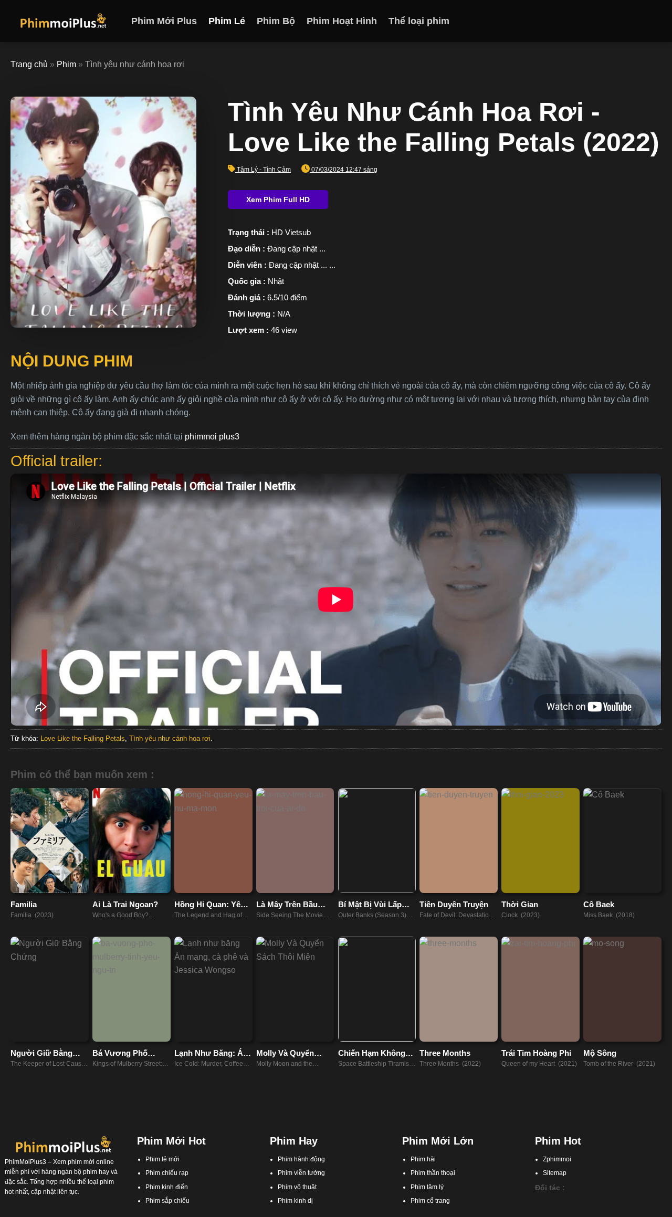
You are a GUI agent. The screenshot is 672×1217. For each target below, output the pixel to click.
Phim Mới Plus (164, 21)
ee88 (591, 1211)
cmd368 (594, 1201)
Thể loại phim (418, 21)
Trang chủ (29, 64)
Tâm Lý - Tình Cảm (264, 169)
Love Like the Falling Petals (82, 738)
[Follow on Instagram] (627, 21)
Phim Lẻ (226, 21)
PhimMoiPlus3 (25, 1162)
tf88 (540, 1201)
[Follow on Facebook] (614, 21)
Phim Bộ (276, 21)
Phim (66, 64)
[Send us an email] (654, 21)
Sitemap (554, 1173)
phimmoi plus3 (212, 436)
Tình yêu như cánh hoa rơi (170, 738)
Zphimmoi (557, 1159)
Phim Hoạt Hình (342, 21)
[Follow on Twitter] (641, 21)
